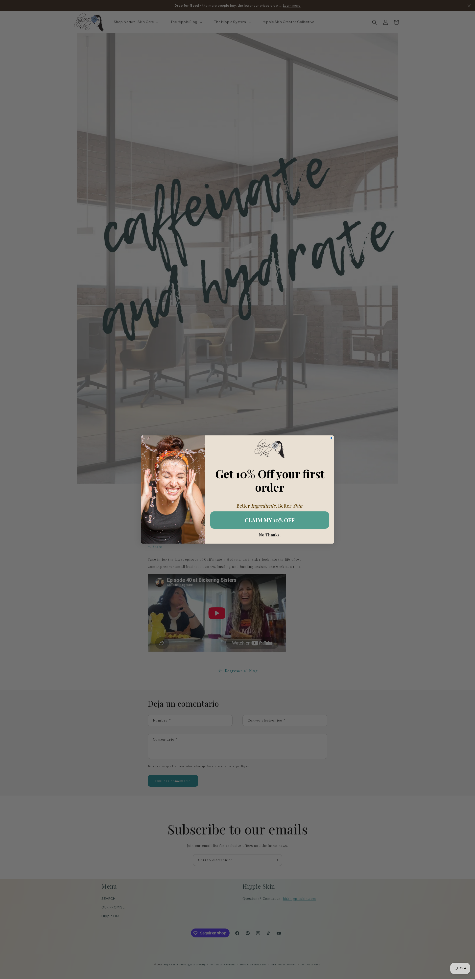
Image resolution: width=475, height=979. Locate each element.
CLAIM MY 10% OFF (270, 520)
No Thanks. (270, 534)
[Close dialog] (331, 438)
